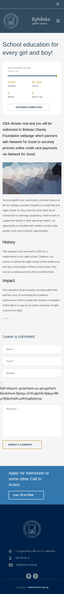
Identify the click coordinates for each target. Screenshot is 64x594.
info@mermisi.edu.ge (26, 564)
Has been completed (29, 107)
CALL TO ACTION (23, 495)
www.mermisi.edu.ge (38, 587)
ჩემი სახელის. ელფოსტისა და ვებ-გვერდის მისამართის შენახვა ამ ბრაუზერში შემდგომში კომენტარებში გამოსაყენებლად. (29, 393)
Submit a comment (20, 444)
